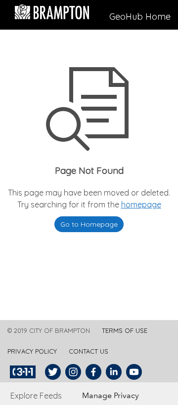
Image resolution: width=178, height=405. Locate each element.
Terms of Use (124, 330)
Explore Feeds (36, 396)
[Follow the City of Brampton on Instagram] (72, 372)
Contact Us (88, 351)
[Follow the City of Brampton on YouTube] (133, 372)
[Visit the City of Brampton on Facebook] (92, 372)
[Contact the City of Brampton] (24, 372)
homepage (141, 204)
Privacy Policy (32, 351)
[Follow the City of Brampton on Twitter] (52, 372)
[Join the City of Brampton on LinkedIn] (112, 372)
